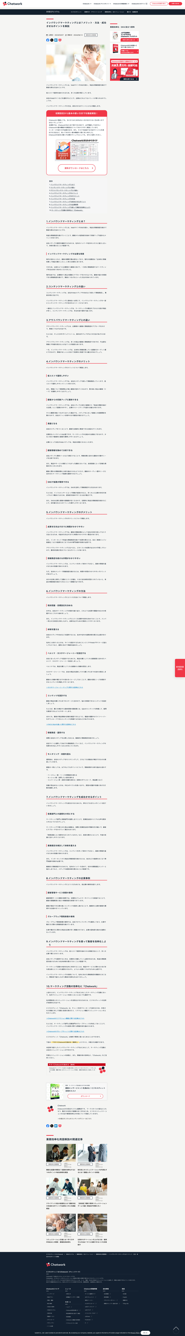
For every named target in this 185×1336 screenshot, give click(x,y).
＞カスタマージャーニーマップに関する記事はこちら (64, 687)
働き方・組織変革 (132, 12)
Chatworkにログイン (138, 3)
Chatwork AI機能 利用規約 (73, 1319)
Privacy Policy (135, 1333)
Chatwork (12, 3)
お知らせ (68, 1293)
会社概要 (106, 1293)
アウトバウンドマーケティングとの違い (64, 190)
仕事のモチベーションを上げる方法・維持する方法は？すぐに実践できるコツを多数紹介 (92, 1242)
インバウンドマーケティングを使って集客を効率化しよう (70, 207)
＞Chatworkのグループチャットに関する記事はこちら (65, 1031)
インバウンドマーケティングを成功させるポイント (68, 201)
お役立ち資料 (50, 1306)
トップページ (50, 1293)
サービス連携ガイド (90, 1293)
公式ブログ (88, 1310)
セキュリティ (50, 1322)
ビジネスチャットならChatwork (54, 1254)
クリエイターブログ (90, 1313)
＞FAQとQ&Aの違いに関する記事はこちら (61, 724)
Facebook (87, 1319)
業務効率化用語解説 (53, 1164)
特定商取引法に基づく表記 (73, 1313)
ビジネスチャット (76, 12)
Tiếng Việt (125, 1303)
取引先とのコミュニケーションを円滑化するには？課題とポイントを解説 (92, 1171)
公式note (87, 1316)
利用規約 (68, 1316)
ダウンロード (50, 1319)
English (125, 1297)
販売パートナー (89, 1300)
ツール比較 (50, 1326)
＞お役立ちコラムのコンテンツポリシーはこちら (75, 1118)
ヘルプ (68, 1307)
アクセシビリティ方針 (72, 1323)
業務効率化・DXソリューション (114, 12)
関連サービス (50, 1316)
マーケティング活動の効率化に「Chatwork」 (67, 210)
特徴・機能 (50, 1300)
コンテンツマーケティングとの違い (62, 187)
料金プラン (50, 1297)
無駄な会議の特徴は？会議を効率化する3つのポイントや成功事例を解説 (60, 1171)
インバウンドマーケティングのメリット (64, 193)
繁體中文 (125, 1300)
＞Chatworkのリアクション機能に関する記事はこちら (65, 1018)
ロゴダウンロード (89, 1303)
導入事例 (49, 1303)
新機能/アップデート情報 (72, 1297)
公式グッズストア (89, 1306)
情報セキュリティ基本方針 (111, 1303)
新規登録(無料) (180, 668)
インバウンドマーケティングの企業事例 (64, 204)
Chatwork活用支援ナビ (72, 1310)
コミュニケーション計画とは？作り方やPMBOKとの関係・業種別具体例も (60, 1241)
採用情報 (106, 1297)
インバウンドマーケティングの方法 (62, 199)
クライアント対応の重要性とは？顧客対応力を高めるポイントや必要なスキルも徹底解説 (61, 1206)
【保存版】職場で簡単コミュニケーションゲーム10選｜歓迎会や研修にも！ (92, 1205)
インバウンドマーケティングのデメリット (64, 196)
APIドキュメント (89, 1297)
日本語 (124, 1293)
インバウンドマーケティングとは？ (62, 184)
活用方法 (49, 1313)
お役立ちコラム (53, 12)
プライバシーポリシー (109, 1300)
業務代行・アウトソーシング (93, 12)
